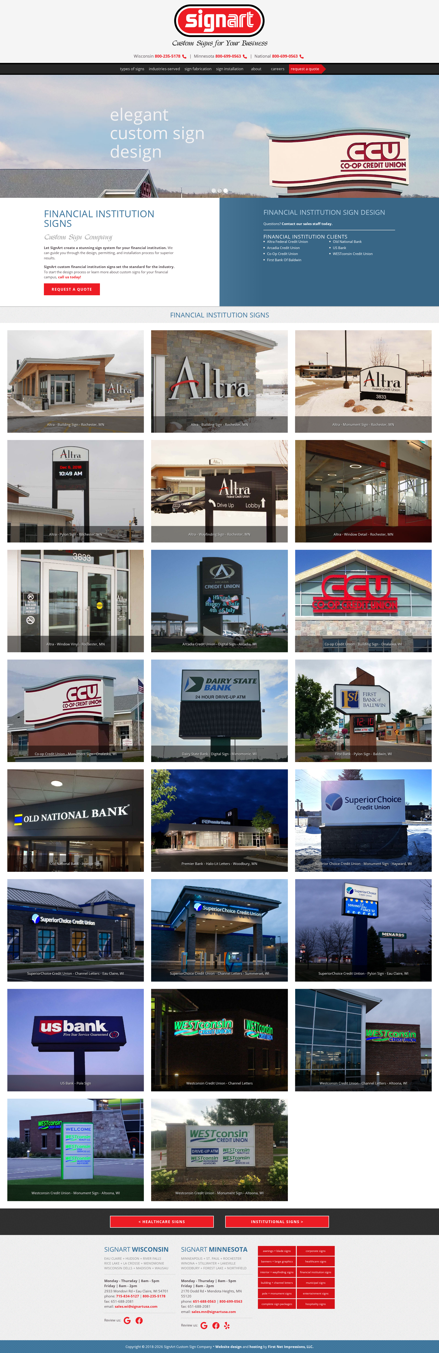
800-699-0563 (228, 56)
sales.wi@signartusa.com (136, 1306)
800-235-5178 (167, 56)
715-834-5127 (127, 1296)
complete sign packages (277, 1304)
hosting (255, 1346)
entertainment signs (316, 1293)
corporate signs (316, 1251)
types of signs (132, 68)
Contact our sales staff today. (307, 223)
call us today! (69, 277)
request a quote (305, 68)
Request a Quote (72, 289)
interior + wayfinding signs (277, 1272)
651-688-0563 (204, 1301)
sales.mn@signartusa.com (214, 1311)
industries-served (164, 68)
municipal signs (316, 1283)
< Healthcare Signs (162, 1221)
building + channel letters (277, 1283)
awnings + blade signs (277, 1251)
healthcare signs (315, 1261)
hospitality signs (315, 1304)
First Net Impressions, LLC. (290, 1346)
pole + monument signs (277, 1293)
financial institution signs (315, 1272)
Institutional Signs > (277, 1221)
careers (277, 68)
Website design (228, 1346)
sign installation (229, 68)
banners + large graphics (277, 1261)
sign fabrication (198, 68)
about (256, 68)
